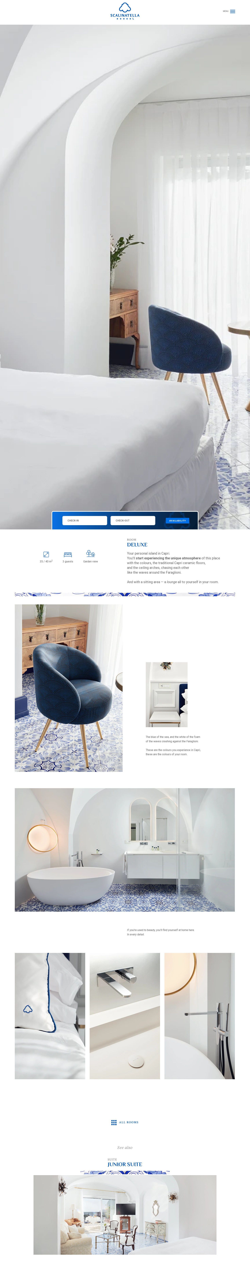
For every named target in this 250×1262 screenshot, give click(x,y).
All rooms (128, 1122)
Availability (177, 520)
